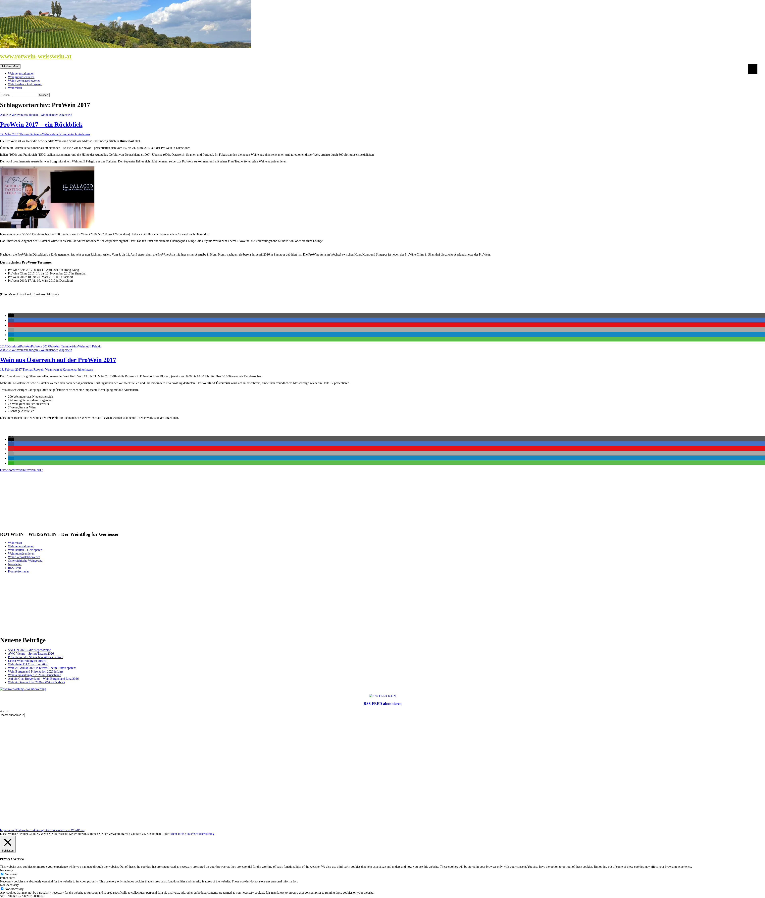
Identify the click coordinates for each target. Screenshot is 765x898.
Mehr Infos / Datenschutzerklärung (192, 833)
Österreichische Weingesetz (25, 560)
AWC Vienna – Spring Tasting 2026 (31, 653)
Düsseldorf (13, 346)
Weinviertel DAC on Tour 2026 (28, 664)
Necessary (11, 874)
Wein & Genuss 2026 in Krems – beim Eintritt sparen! (42, 668)
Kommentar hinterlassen (74, 134)
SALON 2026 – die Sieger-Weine (29, 650)
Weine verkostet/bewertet (24, 80)
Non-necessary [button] (9, 885)
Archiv (4, 711)
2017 (3, 346)
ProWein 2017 (40, 346)
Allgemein (65, 114)
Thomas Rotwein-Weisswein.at (39, 134)
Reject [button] (166, 833)
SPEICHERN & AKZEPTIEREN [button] (22, 896)
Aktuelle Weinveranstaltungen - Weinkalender (29, 114)
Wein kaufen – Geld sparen (25, 84)
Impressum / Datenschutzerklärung (22, 830)
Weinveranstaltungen (21, 73)
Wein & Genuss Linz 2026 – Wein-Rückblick (36, 682)
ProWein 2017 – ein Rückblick (41, 124)
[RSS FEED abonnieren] (382, 695)
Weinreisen (15, 88)
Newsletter (15, 564)
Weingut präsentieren (21, 77)
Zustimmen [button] (154, 833)
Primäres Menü (10, 66)
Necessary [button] (6, 870)
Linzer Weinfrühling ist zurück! (27, 660)
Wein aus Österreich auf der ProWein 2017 (58, 359)
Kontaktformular (18, 571)
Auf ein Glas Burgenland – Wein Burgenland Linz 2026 (43, 678)
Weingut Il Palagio (89, 346)
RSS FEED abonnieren (383, 703)
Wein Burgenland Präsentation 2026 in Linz (35, 671)
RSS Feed (14, 567)
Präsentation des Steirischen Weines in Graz (35, 657)
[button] (11, 315)
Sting (75, 346)
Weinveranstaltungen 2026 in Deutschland (34, 675)
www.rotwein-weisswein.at (36, 56)
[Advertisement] (119, 500)
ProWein (25, 346)
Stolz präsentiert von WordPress (64, 830)
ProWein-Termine (60, 346)
